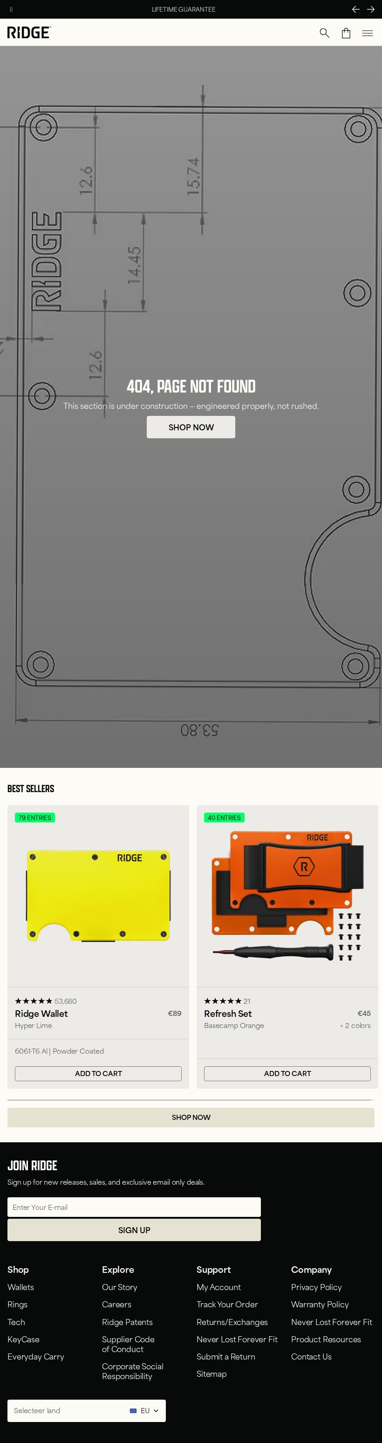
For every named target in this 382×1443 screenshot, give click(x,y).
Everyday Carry (35, 1356)
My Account (218, 1286)
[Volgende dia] (371, 9)
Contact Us (311, 1356)
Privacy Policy (316, 1286)
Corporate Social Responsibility (132, 1370)
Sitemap (212, 1373)
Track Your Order (227, 1304)
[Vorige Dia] (356, 9)
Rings (17, 1304)
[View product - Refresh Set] (287, 947)
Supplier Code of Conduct (128, 1343)
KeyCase (23, 1339)
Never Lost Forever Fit (237, 1339)
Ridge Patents (127, 1321)
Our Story (119, 1286)
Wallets (20, 1286)
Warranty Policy (320, 1304)
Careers (116, 1304)
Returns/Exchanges (232, 1321)
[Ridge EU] (29, 33)
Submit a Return (226, 1356)
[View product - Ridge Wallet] (98, 947)
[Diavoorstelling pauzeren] (11, 9)
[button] (325, 33)
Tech (16, 1321)
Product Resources (326, 1339)
